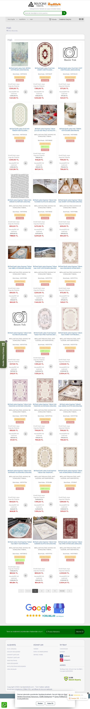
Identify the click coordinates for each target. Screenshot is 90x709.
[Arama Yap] (64, 13)
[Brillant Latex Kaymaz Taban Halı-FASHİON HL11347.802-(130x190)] (45, 390)
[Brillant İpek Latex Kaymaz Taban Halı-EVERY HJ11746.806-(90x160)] (70, 186)
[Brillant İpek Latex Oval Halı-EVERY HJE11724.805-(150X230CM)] (45, 54)
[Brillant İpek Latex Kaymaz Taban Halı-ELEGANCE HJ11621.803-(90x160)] (70, 252)
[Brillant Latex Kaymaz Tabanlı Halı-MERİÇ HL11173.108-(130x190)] (70, 390)
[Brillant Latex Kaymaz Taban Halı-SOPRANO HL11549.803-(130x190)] (20, 457)
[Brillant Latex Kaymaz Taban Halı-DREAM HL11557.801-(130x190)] (20, 186)
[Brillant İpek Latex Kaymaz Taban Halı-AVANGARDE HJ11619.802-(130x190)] (70, 457)
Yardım (35, 649)
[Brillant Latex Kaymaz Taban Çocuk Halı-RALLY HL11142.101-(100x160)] (45, 115)
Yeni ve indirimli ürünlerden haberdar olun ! (25, 631)
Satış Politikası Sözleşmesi (16, 666)
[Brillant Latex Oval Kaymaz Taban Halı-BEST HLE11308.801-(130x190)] (20, 528)
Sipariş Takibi (38, 654)
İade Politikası (12, 660)
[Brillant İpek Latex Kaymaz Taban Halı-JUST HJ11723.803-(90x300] (45, 252)
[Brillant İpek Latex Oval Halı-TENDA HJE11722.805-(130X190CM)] (20, 115)
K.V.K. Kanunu (11, 649)
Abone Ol (79, 632)
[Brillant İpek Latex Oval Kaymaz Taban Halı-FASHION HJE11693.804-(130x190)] (45, 457)
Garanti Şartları (13, 654)
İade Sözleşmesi (12, 663)
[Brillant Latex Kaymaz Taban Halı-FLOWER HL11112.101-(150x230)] (45, 186)
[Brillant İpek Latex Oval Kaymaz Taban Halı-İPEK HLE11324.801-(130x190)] (45, 319)
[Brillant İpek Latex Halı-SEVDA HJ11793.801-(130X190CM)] (20, 54)
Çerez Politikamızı (61, 696)
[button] (53, 19)
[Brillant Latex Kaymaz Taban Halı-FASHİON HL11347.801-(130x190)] (20, 390)
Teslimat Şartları (13, 657)
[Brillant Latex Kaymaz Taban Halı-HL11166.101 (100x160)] (20, 319)
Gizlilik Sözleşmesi (13, 651)
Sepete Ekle (25, 92)
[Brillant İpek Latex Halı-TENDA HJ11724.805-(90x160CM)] (70, 115)
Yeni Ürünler (11, 669)
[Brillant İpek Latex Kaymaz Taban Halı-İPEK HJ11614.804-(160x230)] (70, 528)
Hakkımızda (64, 649)
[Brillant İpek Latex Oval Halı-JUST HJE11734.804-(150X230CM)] (70, 54)
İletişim (62, 651)
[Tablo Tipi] (82, 19)
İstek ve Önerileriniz (40, 651)
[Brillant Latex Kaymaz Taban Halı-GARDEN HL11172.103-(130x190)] (45, 528)
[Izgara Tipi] (80, 19)
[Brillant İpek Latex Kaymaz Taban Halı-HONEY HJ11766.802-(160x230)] (70, 319)
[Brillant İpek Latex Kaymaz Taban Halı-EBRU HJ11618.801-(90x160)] (20, 252)
